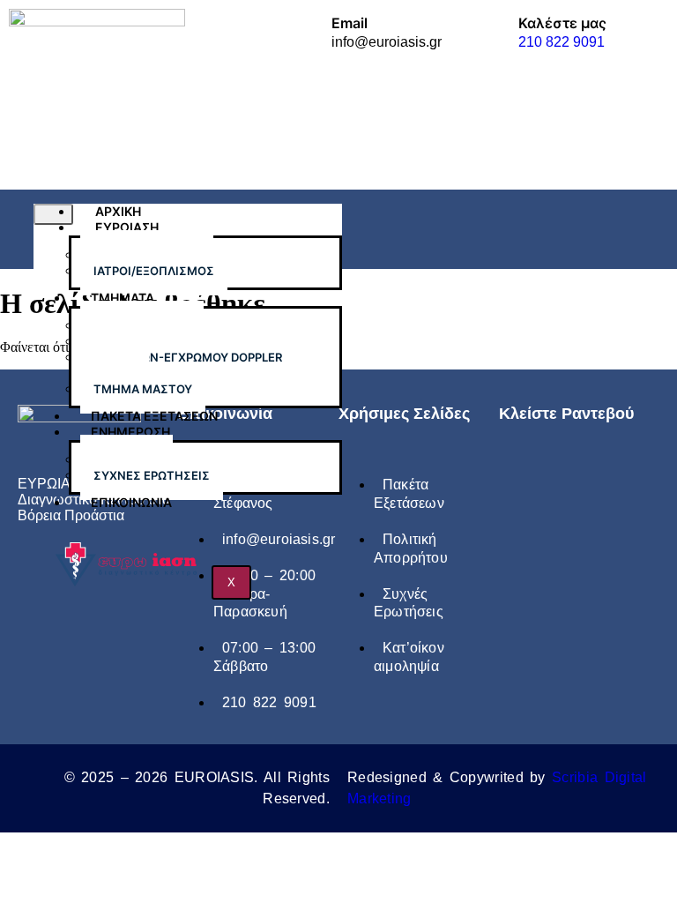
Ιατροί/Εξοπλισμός (153, 271)
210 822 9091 (561, 41)
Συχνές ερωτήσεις (151, 475)
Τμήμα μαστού (142, 389)
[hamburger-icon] (53, 214)
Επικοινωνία (131, 502)
